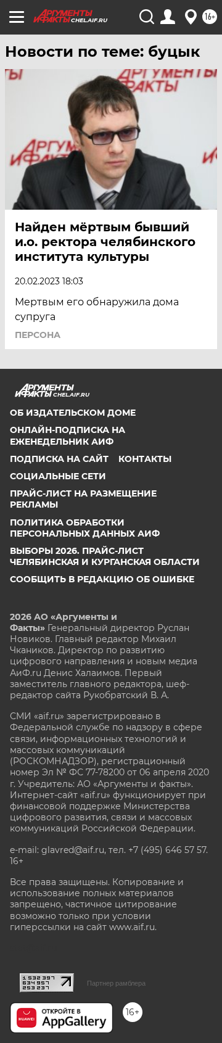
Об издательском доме (73, 412)
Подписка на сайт (59, 458)
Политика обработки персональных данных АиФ (85, 528)
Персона (37, 335)
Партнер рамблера (116, 983)
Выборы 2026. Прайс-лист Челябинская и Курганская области (105, 556)
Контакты (144, 458)
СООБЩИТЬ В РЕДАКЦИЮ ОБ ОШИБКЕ (102, 579)
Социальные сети (58, 476)
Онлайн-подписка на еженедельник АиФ (67, 435)
